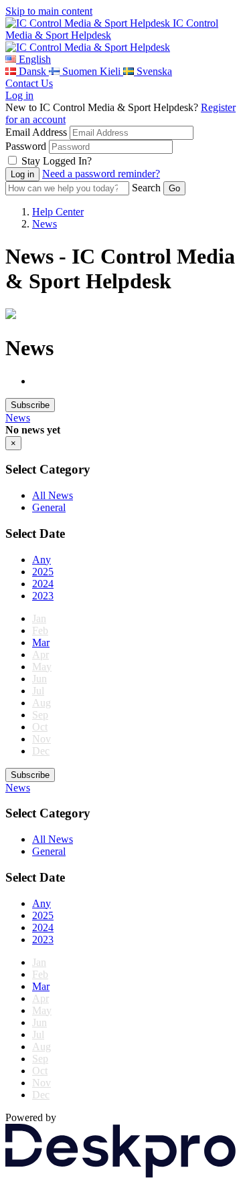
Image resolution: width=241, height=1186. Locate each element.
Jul (38, 690)
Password (25, 146)
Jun (39, 678)
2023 (43, 595)
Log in (19, 95)
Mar (41, 642)
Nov (41, 739)
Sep (40, 714)
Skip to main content (48, 11)
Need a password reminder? (101, 173)
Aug (41, 702)
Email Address (36, 132)
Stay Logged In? (56, 161)
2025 (43, 571)
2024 (43, 583)
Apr (40, 654)
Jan (39, 618)
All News (52, 495)
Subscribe (30, 405)
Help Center (58, 211)
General (49, 507)
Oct (40, 726)
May (42, 666)
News (44, 223)
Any (41, 559)
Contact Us (29, 83)
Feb (40, 630)
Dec (41, 751)
